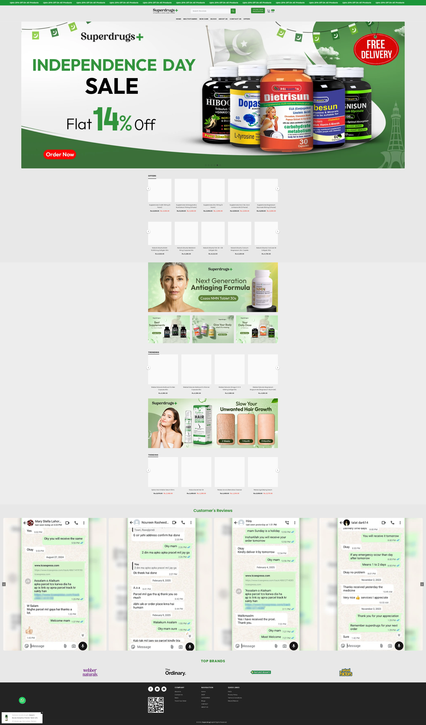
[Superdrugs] (213, 287)
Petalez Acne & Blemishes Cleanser (229, 490)
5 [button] (217, 165)
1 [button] (205, 165)
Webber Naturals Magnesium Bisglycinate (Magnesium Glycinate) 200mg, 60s (263, 388)
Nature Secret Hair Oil (196, 490)
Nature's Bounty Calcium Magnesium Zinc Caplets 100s (239, 249)
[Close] (42, 712)
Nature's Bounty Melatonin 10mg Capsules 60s (186, 249)
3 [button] (211, 165)
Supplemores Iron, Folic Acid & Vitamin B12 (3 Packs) (239, 206)
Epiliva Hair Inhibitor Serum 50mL (163, 490)
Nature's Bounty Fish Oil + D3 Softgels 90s (213, 249)
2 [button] (208, 165)
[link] (156, 705)
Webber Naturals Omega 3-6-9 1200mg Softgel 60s (230, 388)
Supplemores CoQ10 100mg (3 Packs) (159, 206)
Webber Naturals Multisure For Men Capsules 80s (163, 388)
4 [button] (214, 165)
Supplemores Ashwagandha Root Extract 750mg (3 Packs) (186, 206)
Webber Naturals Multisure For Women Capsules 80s (196, 388)
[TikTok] (163, 689)
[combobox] (211, 11)
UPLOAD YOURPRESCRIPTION (258, 10)
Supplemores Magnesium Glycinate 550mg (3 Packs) (266, 206)
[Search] (213, 11)
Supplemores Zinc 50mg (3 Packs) (213, 206)
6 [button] (220, 165)
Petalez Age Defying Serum (263, 490)
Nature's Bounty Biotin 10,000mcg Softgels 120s (159, 249)
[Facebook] (150, 689)
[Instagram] (157, 689)
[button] (23, 95)
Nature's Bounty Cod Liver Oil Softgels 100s (266, 249)
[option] (213, 95)
